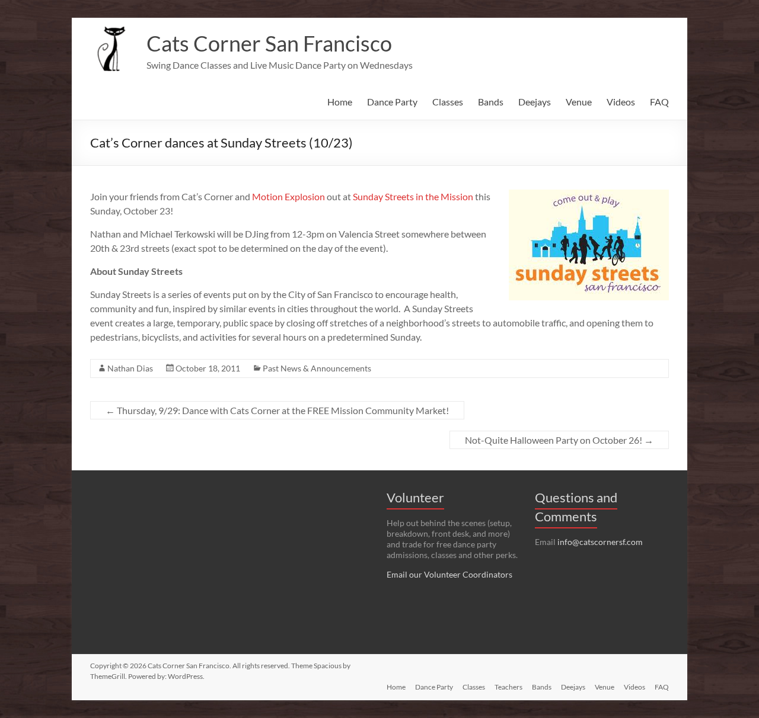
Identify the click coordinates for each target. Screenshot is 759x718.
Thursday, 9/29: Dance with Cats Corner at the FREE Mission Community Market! (277, 410)
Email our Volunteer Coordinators (449, 574)
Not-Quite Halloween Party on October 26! (559, 439)
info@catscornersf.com (600, 542)
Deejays (534, 101)
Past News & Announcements (317, 368)
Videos (621, 101)
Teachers (508, 686)
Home (339, 101)
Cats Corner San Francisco (269, 43)
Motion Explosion (288, 196)
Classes (447, 101)
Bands (490, 101)
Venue (579, 101)
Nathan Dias (130, 368)
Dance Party (392, 101)
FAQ (659, 101)
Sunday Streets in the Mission (413, 196)
